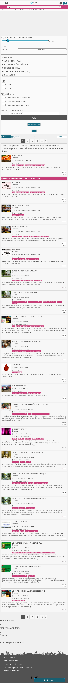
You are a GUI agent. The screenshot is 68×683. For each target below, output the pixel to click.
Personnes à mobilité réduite (17, 97)
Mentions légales (11, 660)
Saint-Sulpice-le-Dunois (12, 642)
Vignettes (15, 137)
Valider (34, 131)
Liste (3, 137)
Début (4, 49)
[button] (34, 125)
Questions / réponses (13, 664)
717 (49, 680)
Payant (8, 88)
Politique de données (13, 670)
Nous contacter (10, 657)
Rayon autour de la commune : (14, 37)
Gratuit (8, 84)
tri (35, 137)
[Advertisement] (34, 23)
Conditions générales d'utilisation (18, 667)
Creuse (24, 145)
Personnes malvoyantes (15, 101)
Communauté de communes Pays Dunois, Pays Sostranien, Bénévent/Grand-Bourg (30, 147)
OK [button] (34, 117)
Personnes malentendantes (17, 105)
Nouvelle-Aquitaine (10, 145)
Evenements (6, 620)
